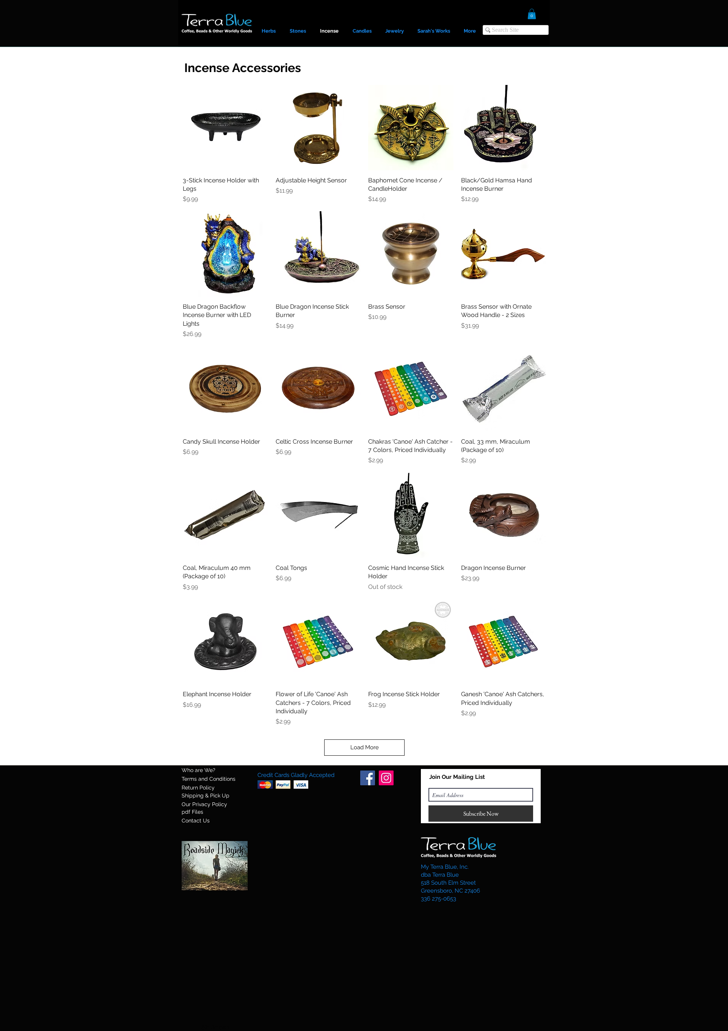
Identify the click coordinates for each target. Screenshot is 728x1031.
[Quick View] (225, 127)
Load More (364, 747)
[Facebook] (367, 778)
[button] (531, 14)
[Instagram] (386, 778)
